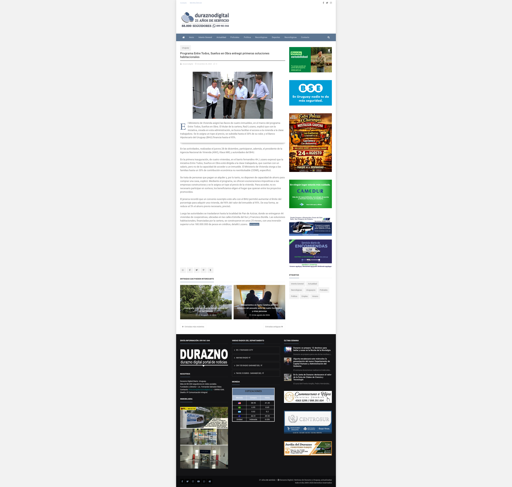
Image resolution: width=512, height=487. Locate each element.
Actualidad (221, 37)
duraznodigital (187, 64)
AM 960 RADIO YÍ (243, 358)
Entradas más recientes (194, 327)
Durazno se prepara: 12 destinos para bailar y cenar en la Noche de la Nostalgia (312, 349)
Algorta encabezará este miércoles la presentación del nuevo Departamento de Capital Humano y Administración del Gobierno (311, 362)
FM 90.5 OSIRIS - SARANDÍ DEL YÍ (250, 373)
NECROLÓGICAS (196, 3)
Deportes (276, 37)
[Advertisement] (232, 244)
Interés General (205, 37)
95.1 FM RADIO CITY (244, 350)
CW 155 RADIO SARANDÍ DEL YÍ (249, 365)
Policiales (234, 37)
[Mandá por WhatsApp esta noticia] (183, 270)
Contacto (183, 3)
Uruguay (185, 48)
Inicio (191, 37)
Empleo (305, 296)
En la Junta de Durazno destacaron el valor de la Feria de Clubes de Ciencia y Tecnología (312, 377)
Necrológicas (261, 37)
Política (247, 37)
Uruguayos (310, 290)
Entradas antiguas (273, 327)
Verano (315, 296)
